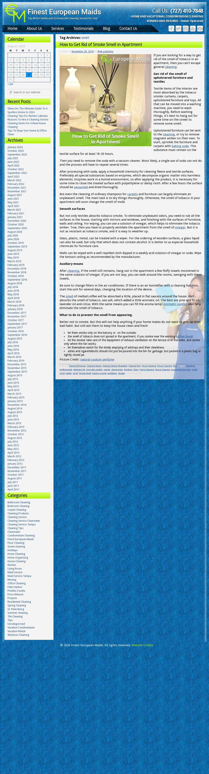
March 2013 (14, 423)
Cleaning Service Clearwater (114, 366)
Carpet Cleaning (17, 509)
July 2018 (13, 287)
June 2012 (13, 445)
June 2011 (13, 485)
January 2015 (15, 401)
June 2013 (13, 419)
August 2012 (15, 437)
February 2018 (16, 305)
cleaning (171, 67)
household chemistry (181, 369)
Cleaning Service (94, 366)
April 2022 (13, 176)
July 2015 (13, 379)
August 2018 (15, 283)
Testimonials (83, 28)
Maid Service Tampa (19, 575)
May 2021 (13, 202)
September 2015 (17, 371)
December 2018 (17, 268)
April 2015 (13, 390)
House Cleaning (164, 366)
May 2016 (13, 349)
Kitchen (12, 564)
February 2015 (16, 397)
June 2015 (13, 382)
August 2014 (15, 408)
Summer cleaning (18, 612)
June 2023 (13, 161)
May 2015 (13, 386)
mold (62, 373)
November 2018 (17, 272)
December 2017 (17, 312)
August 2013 (15, 412)
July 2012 (13, 441)
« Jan (10, 83)
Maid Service (15, 572)
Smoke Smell (85, 373)
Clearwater (14, 531)
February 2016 (16, 360)
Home (12, 28)
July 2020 (13, 235)
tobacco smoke (99, 373)
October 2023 (16, 150)
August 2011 (15, 478)
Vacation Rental (16, 631)
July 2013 (13, 415)
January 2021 (15, 217)
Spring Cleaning (17, 605)
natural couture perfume (97, 359)
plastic (69, 373)
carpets (132, 194)
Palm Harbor (15, 587)
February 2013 (16, 426)
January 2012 (15, 463)
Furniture (128, 369)
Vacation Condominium (21, 627)
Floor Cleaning (16, 542)
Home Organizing (18, 557)
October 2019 (16, 242)
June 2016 (13, 345)
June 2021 (13, 198)
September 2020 (17, 228)
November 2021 (17, 191)
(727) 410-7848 (186, 11)
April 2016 (13, 353)
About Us (34, 28)
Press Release (15, 594)
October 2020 (16, 224)
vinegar (180, 227)
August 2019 (15, 250)
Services (57, 28)
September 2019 (17, 246)
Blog (106, 28)
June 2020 (13, 239)
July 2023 (13, 158)
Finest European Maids (21, 539)
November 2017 (17, 316)
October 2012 (16, 434)
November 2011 (17, 471)
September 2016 (17, 334)
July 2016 (13, 342)
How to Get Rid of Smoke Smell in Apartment (101, 44)
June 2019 (13, 253)
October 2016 (16, 331)
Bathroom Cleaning (19, 502)
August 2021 (15, 195)
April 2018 (13, 298)
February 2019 (16, 264)
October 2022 (16, 169)
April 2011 (13, 489)
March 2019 (14, 261)
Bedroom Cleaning (19, 506)
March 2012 (14, 456)
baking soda (180, 146)
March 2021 (14, 209)
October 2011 (16, 474)
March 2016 (14, 356)
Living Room (15, 568)
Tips (175, 366)
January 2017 (15, 327)
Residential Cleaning (19, 601)
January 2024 (15, 147)
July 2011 (13, 482)
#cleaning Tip (79, 369)
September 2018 (17, 279)
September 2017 (17, 323)
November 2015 (17, 368)
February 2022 (16, 183)
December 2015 (17, 364)
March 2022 (14, 180)
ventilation (112, 373)
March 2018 (14, 301)
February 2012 (16, 460)
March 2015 (14, 393)
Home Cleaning (149, 366)
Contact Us (128, 28)
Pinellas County (16, 590)
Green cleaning (16, 546)
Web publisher (105, 51)
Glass (136, 369)
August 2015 (15, 375)
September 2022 (17, 172)
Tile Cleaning (15, 616)
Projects (12, 598)
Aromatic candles (175, 304)
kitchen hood (184, 336)
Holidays (13, 550)
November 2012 (17, 430)
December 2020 (17, 220)
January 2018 (15, 309)
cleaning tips (117, 369)
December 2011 (17, 467)
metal (194, 369)
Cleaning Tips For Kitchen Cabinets (28, 115)
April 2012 (13, 452)
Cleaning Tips (134, 366)
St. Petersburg (16, 609)
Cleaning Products (77, 366)
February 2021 (16, 213)
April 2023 (13, 165)
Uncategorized (16, 623)
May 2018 (13, 294)
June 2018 (13, 290)
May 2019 (13, 257)
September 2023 (17, 154)
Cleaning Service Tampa (22, 524)
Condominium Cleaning (21, 535)
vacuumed (81, 187)
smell (69, 296)
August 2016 (15, 338)
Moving (12, 579)
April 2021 (13, 206)
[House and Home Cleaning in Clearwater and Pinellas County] (52, 21)
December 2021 (17, 187)
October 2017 (16, 320)
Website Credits (142, 645)
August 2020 (15, 231)
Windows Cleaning (18, 634)
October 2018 (16, 275)
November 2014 (17, 404)
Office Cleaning (17, 583)
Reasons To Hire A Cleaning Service (28, 119)
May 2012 (13, 448)
